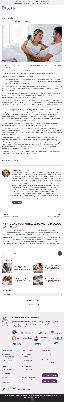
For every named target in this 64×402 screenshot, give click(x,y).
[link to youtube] (14, 389)
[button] (60, 8)
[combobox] (29, 253)
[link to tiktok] (4, 389)
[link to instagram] (19, 389)
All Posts (17, 202)
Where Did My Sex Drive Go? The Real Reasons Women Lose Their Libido (53, 280)
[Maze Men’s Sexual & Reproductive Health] (5, 321)
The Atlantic (34, 116)
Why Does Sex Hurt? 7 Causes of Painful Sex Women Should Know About (22, 268)
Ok (32, 399)
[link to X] (29, 389)
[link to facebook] (9, 389)
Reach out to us (15, 151)
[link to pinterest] (24, 389)
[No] (60, 398)
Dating (11, 160)
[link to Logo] (8, 8)
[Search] (60, 253)
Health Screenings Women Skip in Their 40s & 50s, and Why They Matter (22, 280)
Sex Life (16, 160)
